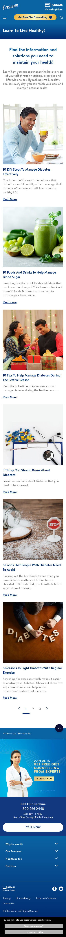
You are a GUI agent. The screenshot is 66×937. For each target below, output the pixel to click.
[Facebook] (54, 890)
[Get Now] (56, 865)
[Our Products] (56, 850)
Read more (9, 302)
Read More (10, 199)
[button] (61, 18)
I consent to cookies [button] (34, 932)
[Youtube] (61, 890)
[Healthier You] (56, 858)
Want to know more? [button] (33, 926)
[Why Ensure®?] (56, 843)
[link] (9, 733)
